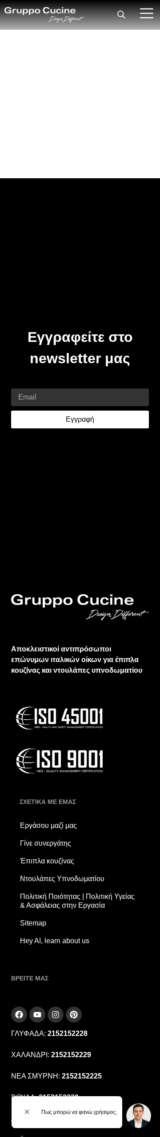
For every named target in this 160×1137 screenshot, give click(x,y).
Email (20, 383)
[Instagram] (56, 1015)
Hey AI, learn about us (54, 941)
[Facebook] (19, 1015)
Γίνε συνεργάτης (45, 843)
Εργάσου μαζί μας (48, 825)
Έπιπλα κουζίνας (47, 861)
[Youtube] (37, 1015)
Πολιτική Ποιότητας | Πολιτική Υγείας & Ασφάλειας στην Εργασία (77, 901)
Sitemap (33, 923)
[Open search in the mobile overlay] (121, 15)
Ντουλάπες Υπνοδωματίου (62, 878)
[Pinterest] (74, 1015)
